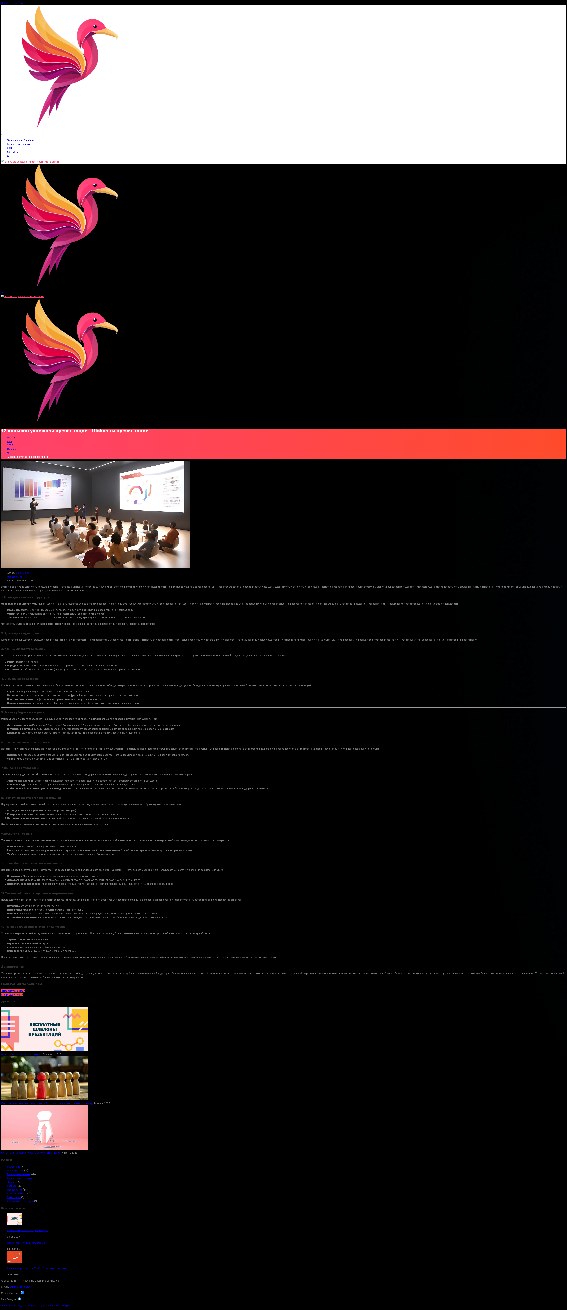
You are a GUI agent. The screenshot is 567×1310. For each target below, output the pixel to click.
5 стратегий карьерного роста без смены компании (31, 1152)
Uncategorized (15, 1170)
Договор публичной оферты (57, 1305)
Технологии (14, 1197)
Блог (9, 147)
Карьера (11, 1186)
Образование (14, 576)
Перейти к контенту (13, 3)
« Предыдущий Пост (13, 990)
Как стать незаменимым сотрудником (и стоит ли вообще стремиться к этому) (47, 1103)
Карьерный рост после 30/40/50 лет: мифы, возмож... (37, 1268)
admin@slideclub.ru (20, 1286)
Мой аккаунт (51, 161)
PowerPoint (13, 1166)
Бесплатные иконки (18, 144)
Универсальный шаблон (20, 140)
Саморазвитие (15, 1193)
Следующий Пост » (12, 994)
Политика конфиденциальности (20, 1305)
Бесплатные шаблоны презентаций (21, 1054)
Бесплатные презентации (22, 1178)
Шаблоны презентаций (20, 1201)
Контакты (12, 151)
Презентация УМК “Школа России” (27, 1242)
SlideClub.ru (22, 573)
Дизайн (11, 1182)
